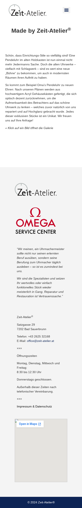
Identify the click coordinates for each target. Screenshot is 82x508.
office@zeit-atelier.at (40, 341)
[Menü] (66, 10)
